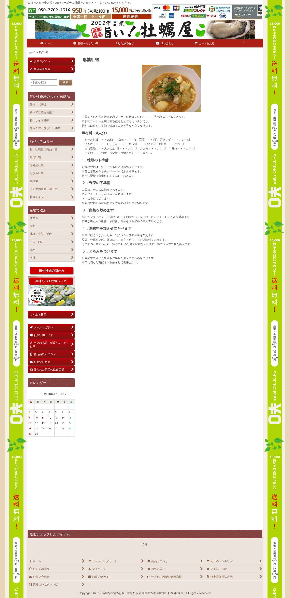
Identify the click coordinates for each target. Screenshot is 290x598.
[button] (125, 43)
